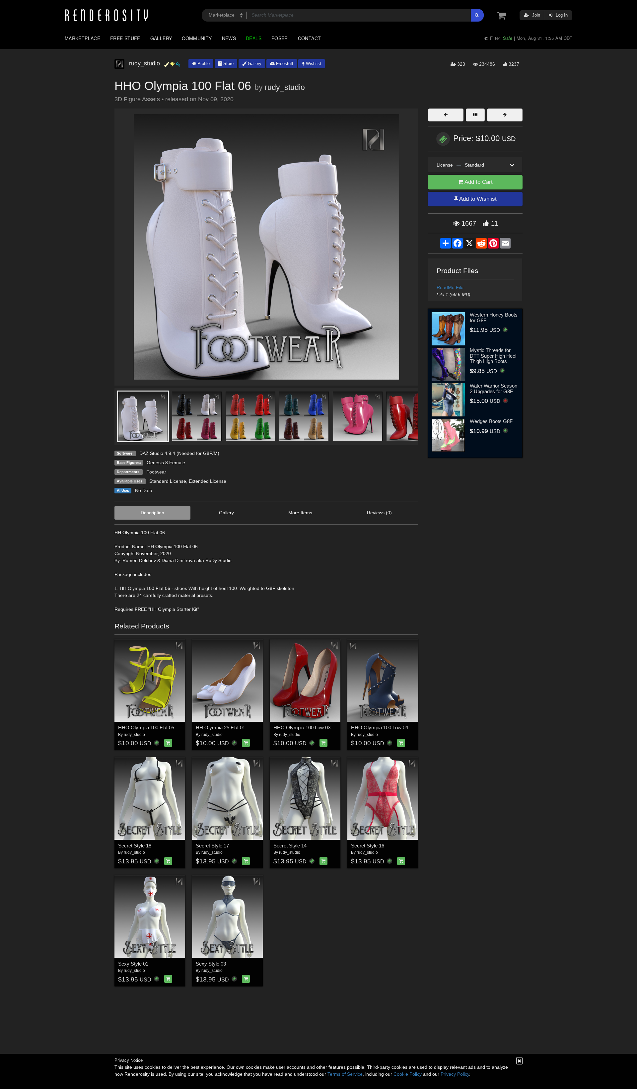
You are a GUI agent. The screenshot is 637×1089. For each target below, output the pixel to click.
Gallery (161, 38)
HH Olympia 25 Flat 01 (220, 727)
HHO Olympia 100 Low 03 (301, 727)
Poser (279, 38)
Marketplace (82, 38)
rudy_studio (285, 87)
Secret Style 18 (134, 845)
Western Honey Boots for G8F (494, 317)
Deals (253, 38)
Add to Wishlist (477, 199)
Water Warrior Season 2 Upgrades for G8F (493, 388)
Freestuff (284, 63)
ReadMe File (450, 287)
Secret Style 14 (290, 845)
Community (197, 38)
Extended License (207, 481)
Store (228, 63)
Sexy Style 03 (211, 964)
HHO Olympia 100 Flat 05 (146, 727)
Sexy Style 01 (133, 964)
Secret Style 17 (212, 845)
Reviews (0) (379, 512)
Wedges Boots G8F (491, 421)
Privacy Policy (455, 1074)
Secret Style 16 (367, 845)
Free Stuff (125, 38)
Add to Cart (478, 182)
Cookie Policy (407, 1074)
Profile (203, 63)
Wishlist (313, 63)
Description (152, 512)
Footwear (156, 471)
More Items (300, 512)
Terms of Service (345, 1074)
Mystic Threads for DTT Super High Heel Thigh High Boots (493, 355)
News (229, 38)
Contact (309, 38)
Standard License (167, 481)
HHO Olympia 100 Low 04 (379, 727)
